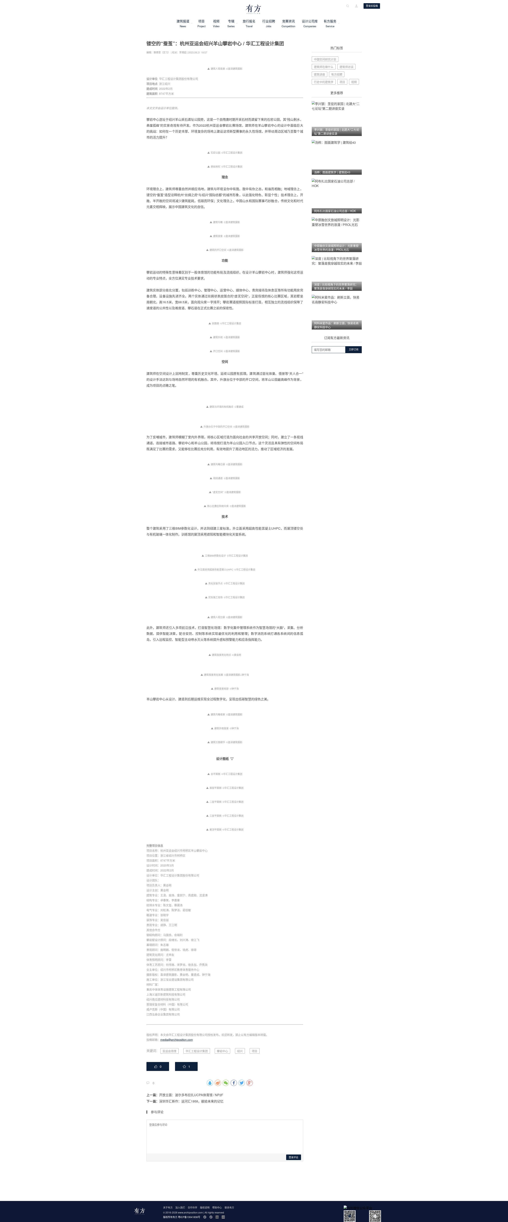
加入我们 (180, 1207)
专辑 (231, 23)
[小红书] (223, 1217)
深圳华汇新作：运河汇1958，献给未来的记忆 (191, 1101)
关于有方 (168, 1207)
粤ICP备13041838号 (189, 1217)
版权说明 (205, 1207)
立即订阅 (353, 349)
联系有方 (229, 1207)
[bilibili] (217, 1217)
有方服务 (330, 23)
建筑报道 (183, 23)
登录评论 (293, 1157)
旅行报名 (249, 23)
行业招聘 (268, 23)
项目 (201, 23)
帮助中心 (217, 1207)
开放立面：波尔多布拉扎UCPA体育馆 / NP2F (191, 1095)
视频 (216, 23)
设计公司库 (310, 23)
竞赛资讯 (288, 23)
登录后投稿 (372, 6)
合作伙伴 (192, 1207)
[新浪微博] (204, 1217)
